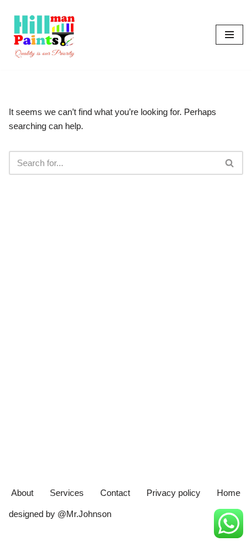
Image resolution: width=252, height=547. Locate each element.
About (22, 493)
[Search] (230, 163)
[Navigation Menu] (229, 35)
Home (228, 493)
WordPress (106, 535)
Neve (19, 535)
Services (67, 493)
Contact (115, 493)
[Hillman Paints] (44, 35)
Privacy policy (173, 493)
